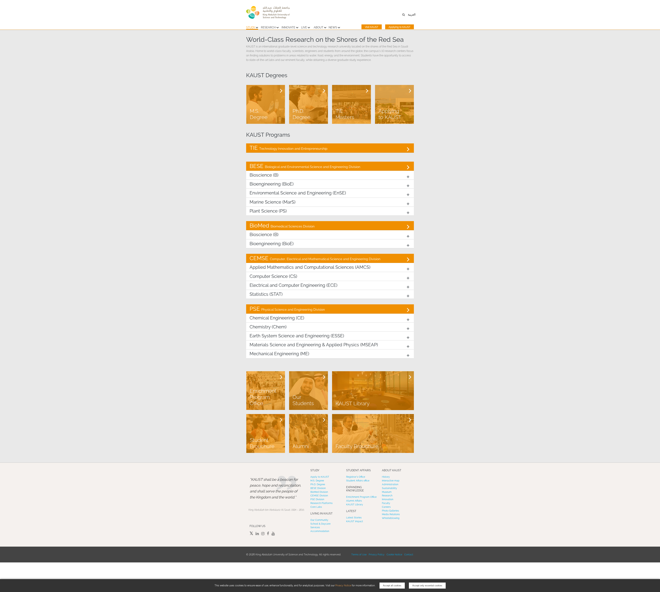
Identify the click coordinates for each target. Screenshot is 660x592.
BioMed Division (319, 492)
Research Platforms (321, 503)
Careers (386, 507)
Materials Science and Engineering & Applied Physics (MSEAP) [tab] (314, 344)
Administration (390, 484)
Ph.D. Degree (317, 484)
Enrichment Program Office (361, 497)
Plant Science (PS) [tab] (268, 211)
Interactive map (390, 480)
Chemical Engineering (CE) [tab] (277, 318)
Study (250, 27)
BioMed (282, 225)
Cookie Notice (394, 554)
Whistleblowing (390, 518)
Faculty (386, 503)
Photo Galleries (390, 510)
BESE (305, 166)
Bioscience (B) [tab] (264, 175)
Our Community (319, 520)
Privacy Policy (376, 554)
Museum (387, 492)
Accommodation (319, 531)
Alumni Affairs (354, 500)
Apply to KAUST (319, 476)
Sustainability (389, 488)
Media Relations (391, 514)
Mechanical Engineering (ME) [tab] (279, 353)
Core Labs (316, 507)
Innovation (387, 499)
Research (268, 27)
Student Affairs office (357, 480)
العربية (411, 14)
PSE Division (317, 499)
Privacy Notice (343, 585)
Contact (408, 554)
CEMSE (315, 258)
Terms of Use (359, 554)
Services (315, 527)
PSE (287, 309)
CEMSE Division (319, 495)
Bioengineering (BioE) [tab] (272, 184)
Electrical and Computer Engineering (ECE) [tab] (293, 285)
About (318, 27)
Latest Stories (354, 517)
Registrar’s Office (355, 476)
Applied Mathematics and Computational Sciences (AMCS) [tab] (310, 267)
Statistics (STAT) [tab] (266, 294)
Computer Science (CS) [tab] (273, 276)
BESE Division (318, 488)
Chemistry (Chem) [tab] (268, 326)
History (386, 476)
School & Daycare (320, 523)
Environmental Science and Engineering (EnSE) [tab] (298, 192)
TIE (288, 148)
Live (304, 27)
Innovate (288, 27)
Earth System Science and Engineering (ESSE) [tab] (297, 335)
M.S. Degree (317, 480)
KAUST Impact (354, 521)
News (333, 27)
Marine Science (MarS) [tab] (272, 202)
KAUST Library (354, 504)
